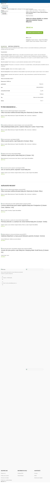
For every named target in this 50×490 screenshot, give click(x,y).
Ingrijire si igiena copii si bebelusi (32, 11)
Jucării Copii (3, 255)
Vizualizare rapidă (2, 122)
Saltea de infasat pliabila (38, 97)
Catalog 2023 (20, 473)
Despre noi (3, 473)
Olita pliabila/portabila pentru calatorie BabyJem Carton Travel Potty (22, 127)
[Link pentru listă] (12, 277)
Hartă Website (21, 475)
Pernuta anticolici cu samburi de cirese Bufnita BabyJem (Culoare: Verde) (24, 221)
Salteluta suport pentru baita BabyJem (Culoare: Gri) (17, 155)
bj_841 (41, 90)
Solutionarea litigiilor (38, 477)
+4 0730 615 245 (4, 0)
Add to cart (2, 119)
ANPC (35, 475)
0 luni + (41, 100)
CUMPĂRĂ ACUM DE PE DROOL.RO (34, 32)
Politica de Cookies (5, 475)
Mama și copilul (42, 9)
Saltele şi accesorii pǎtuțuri (15, 239)
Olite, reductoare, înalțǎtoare (30, 115)
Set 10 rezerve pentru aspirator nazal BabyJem (15, 169)
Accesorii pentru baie (12, 158)
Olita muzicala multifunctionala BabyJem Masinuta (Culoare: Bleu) (21, 112)
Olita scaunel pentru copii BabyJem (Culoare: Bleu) (17, 141)
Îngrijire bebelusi (43, 11)
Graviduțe (10, 210)
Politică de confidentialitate (6, 480)
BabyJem (41, 84)
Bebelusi (41, 94)
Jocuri (8, 255)
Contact (36, 473)
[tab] (4, 46)
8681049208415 (40, 87)
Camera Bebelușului (5, 239)
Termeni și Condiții (5, 477)
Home (27, 9)
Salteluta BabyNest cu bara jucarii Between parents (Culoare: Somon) (23, 236)
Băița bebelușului (11, 115)
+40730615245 (4, 2)
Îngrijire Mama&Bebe (33, 9)
